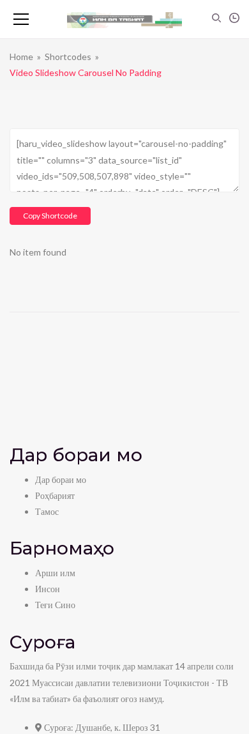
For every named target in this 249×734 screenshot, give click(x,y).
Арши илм (55, 572)
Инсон (47, 588)
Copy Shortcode (50, 215)
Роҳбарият (55, 495)
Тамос (47, 511)
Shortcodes (68, 56)
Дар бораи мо (60, 479)
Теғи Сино (55, 604)
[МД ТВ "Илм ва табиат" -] (124, 19)
